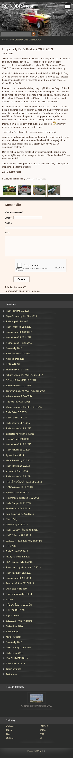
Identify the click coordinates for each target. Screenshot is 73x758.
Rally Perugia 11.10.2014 (18, 449)
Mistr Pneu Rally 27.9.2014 (19, 460)
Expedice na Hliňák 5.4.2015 (20, 433)
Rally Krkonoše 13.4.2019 (18, 327)
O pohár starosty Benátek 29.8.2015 (24, 407)
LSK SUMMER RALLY (17, 658)
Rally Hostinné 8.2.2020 (17, 311)
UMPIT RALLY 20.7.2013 (36, 179)
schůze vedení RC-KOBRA (19, 396)
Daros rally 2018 (14, 348)
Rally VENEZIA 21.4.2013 (18, 572)
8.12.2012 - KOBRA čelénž (19, 620)
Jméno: (8, 217)
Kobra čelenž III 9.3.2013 (18, 578)
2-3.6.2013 (11, 546)
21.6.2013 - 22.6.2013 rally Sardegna (24, 540)
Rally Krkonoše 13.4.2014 (18, 476)
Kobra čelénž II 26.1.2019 (18, 337)
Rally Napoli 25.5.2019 (17, 321)
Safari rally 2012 (14, 642)
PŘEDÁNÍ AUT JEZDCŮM (19, 605)
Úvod (4, 40)
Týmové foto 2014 (15, 455)
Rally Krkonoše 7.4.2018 (18, 353)
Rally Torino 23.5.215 (16, 417)
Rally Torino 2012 (14, 653)
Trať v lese (11, 674)
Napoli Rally (12, 519)
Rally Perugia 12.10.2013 (18, 503)
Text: (7, 232)
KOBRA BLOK (13, 364)
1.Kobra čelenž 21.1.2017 (18, 385)
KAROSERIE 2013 (15, 610)
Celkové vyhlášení (15, 626)
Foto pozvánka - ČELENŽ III (20, 583)
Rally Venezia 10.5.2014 (18, 466)
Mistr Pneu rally (13, 637)
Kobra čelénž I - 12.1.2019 (19, 343)
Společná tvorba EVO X (18, 492)
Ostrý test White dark (16, 588)
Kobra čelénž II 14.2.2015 (18, 444)
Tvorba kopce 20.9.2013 (18, 508)
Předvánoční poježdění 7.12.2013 (22, 498)
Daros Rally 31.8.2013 (17, 524)
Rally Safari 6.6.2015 (16, 412)
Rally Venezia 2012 (15, 663)
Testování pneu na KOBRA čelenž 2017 (25, 391)
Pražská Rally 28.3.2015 (18, 439)
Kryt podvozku (13, 615)
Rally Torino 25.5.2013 (17, 551)
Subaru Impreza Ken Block (19, 594)
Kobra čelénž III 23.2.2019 (19, 332)
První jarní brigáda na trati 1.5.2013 (23, 567)
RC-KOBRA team (19, 6)
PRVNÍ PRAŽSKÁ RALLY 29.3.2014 (24, 482)
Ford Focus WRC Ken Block (20, 514)
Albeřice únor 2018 (15, 359)
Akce (10, 40)
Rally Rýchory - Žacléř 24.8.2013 (22, 530)
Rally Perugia (12, 631)
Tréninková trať (13, 669)
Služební (10, 599)
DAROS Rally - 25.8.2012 (18, 647)
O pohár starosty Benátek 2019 (21, 316)
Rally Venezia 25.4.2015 (18, 423)
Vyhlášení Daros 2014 (17, 471)
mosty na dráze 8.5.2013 (18, 556)
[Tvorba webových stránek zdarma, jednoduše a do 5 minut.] (44, 751)
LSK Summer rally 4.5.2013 (19, 562)
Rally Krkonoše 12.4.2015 (18, 428)
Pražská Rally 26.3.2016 (18, 401)
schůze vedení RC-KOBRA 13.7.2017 (24, 375)
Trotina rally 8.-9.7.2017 (17, 369)
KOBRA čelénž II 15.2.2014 (19, 487)
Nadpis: (8, 223)
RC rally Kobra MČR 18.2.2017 (21, 380)
